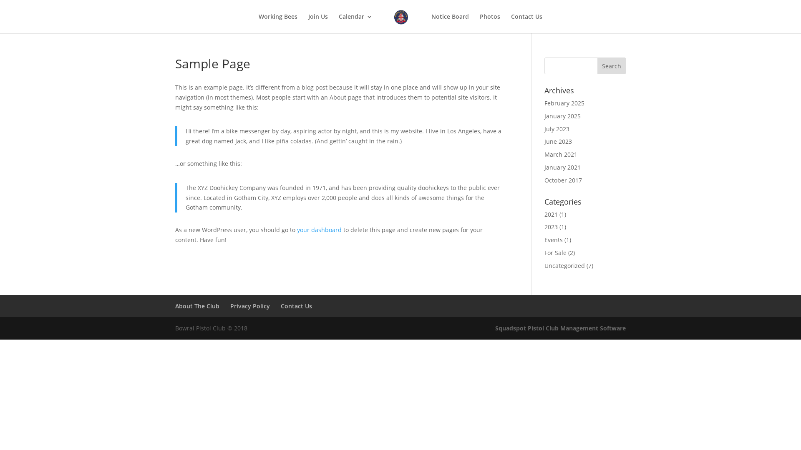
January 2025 (562, 116)
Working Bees (278, 17)
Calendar (351, 17)
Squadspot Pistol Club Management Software (560, 328)
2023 (551, 227)
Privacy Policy (250, 306)
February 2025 (564, 103)
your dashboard (319, 230)
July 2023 (556, 129)
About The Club (197, 306)
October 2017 (563, 180)
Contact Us (526, 17)
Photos (490, 17)
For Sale (555, 253)
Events (553, 240)
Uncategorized (564, 266)
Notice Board (450, 17)
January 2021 (562, 167)
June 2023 (558, 141)
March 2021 (560, 154)
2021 (551, 214)
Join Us (318, 17)
